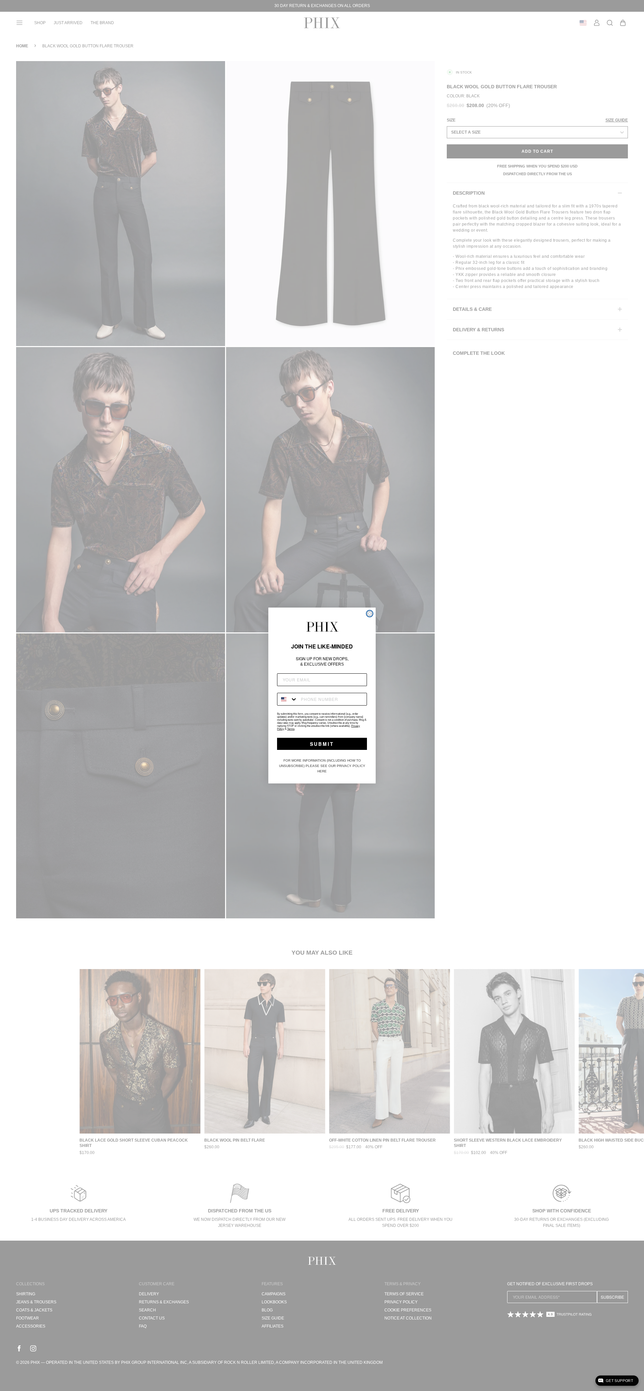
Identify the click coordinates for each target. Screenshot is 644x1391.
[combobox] (287, 699)
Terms (290, 728)
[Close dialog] (369, 613)
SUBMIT (322, 743)
